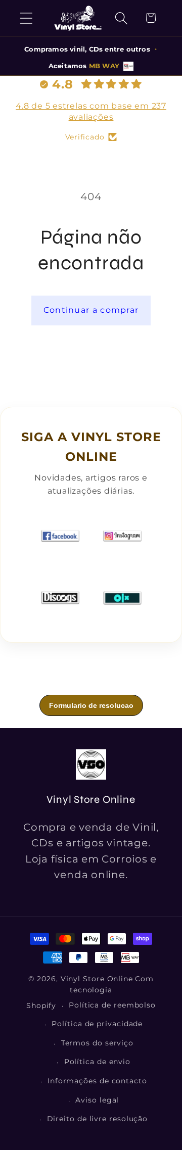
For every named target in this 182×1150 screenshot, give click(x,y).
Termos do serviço (97, 1042)
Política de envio (97, 1061)
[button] (26, 18)
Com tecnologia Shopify (90, 992)
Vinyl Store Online (97, 978)
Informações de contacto (97, 1080)
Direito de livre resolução (97, 1118)
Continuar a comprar (91, 310)
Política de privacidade (97, 1023)
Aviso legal (97, 1100)
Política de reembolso (112, 1005)
